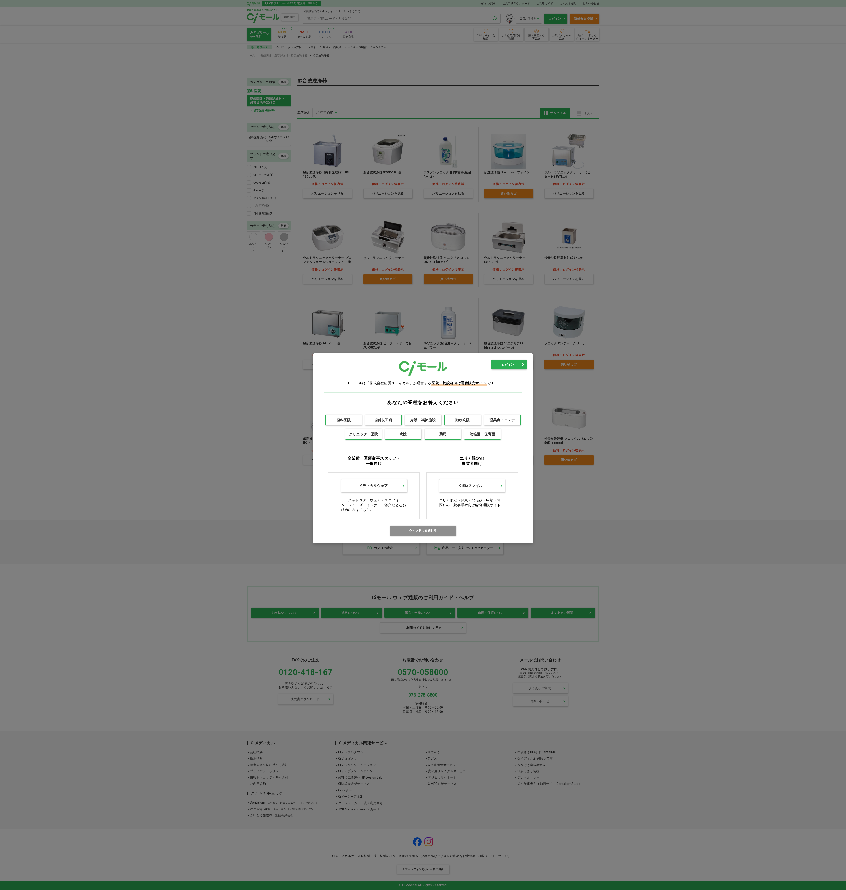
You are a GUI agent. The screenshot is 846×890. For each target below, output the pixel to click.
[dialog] (423, 448)
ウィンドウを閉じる (423, 530)
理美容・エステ (502, 420)
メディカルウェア (373, 486)
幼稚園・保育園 (482, 434)
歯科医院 (343, 420)
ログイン (508, 364)
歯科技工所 (383, 420)
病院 (403, 434)
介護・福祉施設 (423, 420)
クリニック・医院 (363, 434)
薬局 (443, 434)
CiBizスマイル (470, 486)
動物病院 (462, 420)
